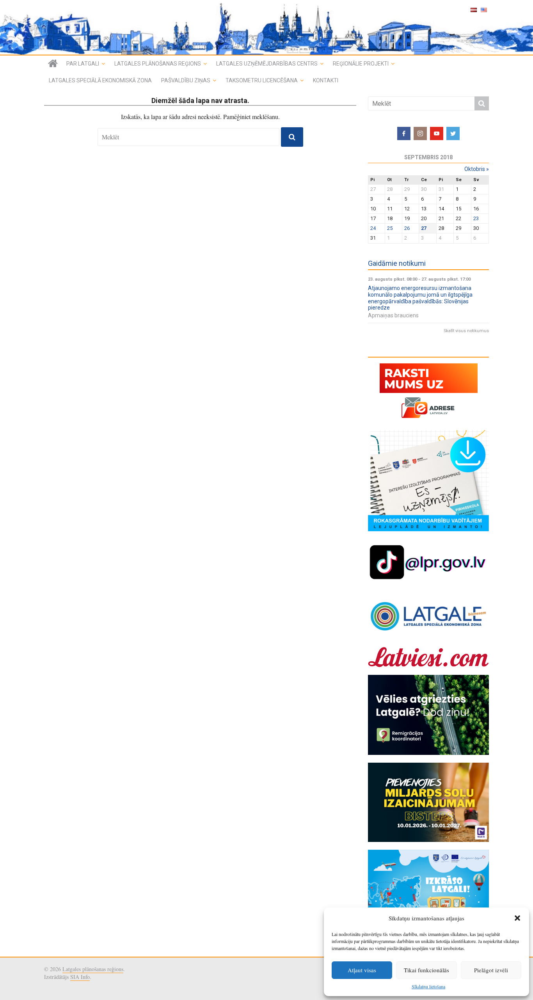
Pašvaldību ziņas (185, 80)
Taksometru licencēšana (262, 80)
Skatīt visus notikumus (466, 330)
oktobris (476, 169)
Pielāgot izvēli (491, 970)
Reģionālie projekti (361, 63)
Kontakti (325, 80)
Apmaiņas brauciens (393, 315)
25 (390, 228)
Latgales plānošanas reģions (157, 63)
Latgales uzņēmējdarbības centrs (267, 63)
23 (476, 218)
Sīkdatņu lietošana (428, 986)
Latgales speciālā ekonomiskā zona (100, 80)
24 (373, 228)
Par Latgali (82, 63)
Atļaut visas (362, 970)
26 (407, 228)
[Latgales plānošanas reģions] (266, 27)
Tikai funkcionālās (426, 970)
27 (423, 228)
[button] (517, 918)
